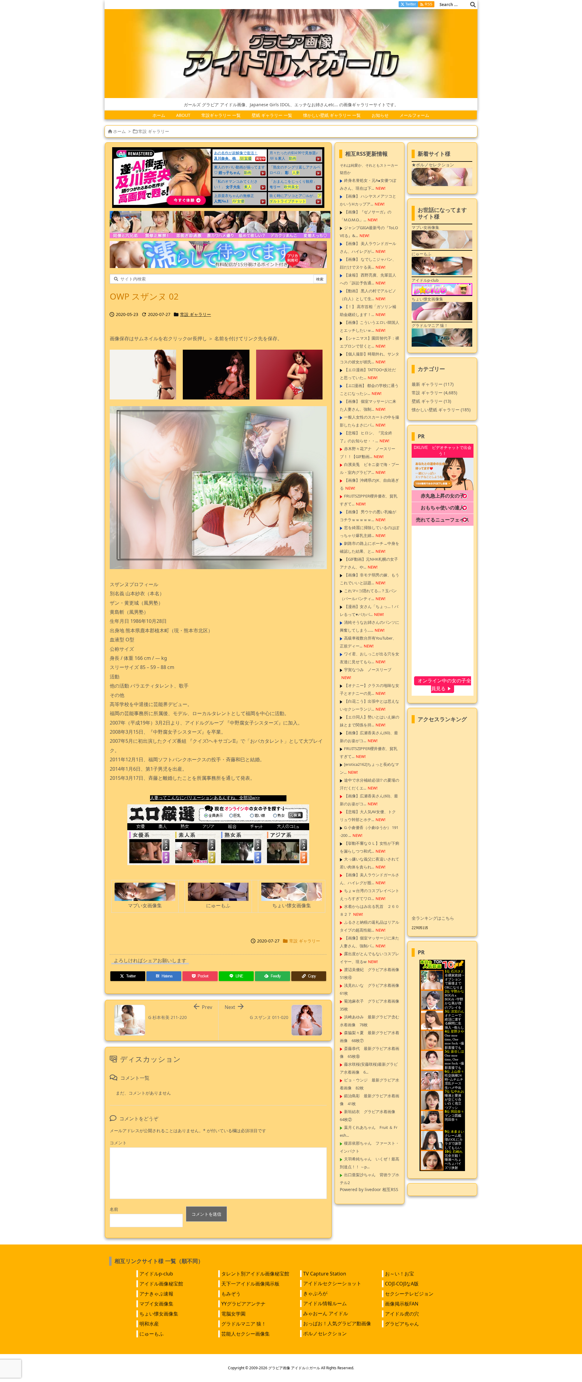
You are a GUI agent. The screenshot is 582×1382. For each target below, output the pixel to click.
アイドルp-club (156, 1273)
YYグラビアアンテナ (243, 1303)
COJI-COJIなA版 (402, 1283)
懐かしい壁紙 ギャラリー (441, 410)
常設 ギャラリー (153, 131)
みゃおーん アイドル (325, 1313)
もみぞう (231, 1293)
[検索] (472, 4)
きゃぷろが (315, 1293)
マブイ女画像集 (156, 1303)
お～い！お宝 (399, 1273)
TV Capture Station (324, 1273)
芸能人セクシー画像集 (245, 1333)
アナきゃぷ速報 (156, 1293)
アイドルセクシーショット (332, 1283)
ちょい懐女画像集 (158, 1313)
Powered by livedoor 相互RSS (369, 1189)
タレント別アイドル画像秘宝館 (255, 1273)
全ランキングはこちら (433, 918)
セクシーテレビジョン (409, 1293)
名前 (114, 1209)
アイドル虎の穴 (402, 1313)
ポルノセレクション (325, 1333)
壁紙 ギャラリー (431, 401)
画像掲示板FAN (401, 1303)
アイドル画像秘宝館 (161, 1283)
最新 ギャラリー (432, 384)
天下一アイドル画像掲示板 (250, 1283)
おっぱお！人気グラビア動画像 (337, 1323)
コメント (118, 1143)
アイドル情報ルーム (325, 1303)
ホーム (119, 131)
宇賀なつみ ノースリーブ (367, 669)
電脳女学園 (233, 1313)
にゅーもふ (151, 1333)
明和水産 (149, 1323)
